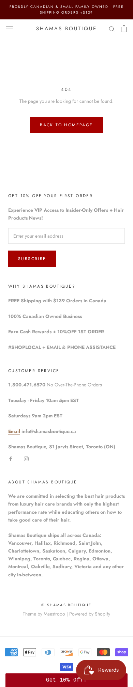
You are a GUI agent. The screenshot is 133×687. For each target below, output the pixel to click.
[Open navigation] (9, 28)
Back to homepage (66, 125)
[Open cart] (124, 28)
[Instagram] (26, 458)
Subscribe (32, 259)
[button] (66, 680)
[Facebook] (10, 458)
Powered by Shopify (89, 613)
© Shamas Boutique (66, 605)
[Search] (112, 29)
